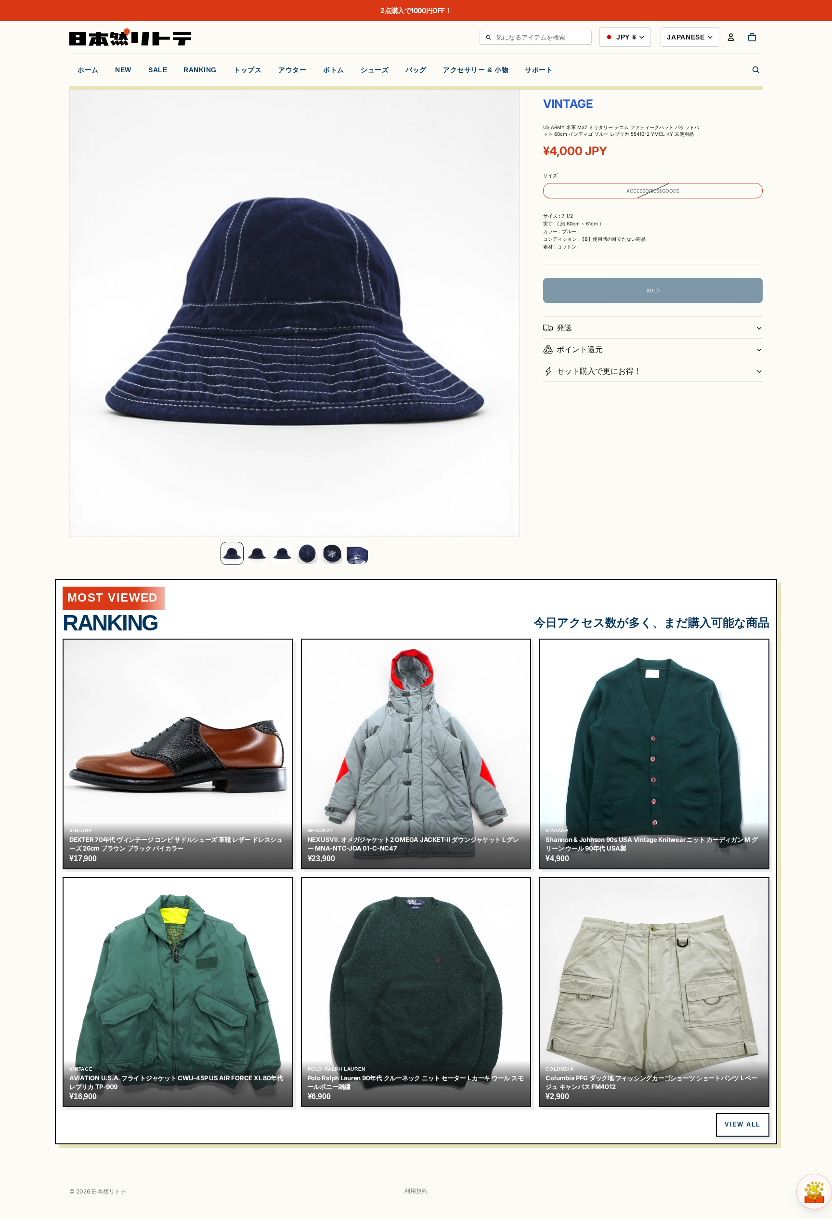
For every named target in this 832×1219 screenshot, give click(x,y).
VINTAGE (568, 104)
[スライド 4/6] (307, 553)
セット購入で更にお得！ (599, 371)
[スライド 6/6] (357, 553)
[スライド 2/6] (257, 553)
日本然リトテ (108, 1191)
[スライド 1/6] (232, 553)
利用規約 (416, 1190)
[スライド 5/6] (332, 553)
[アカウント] (730, 37)
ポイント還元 (580, 349)
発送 (564, 327)
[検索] (488, 37)
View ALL (743, 1124)
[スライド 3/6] (282, 553)
